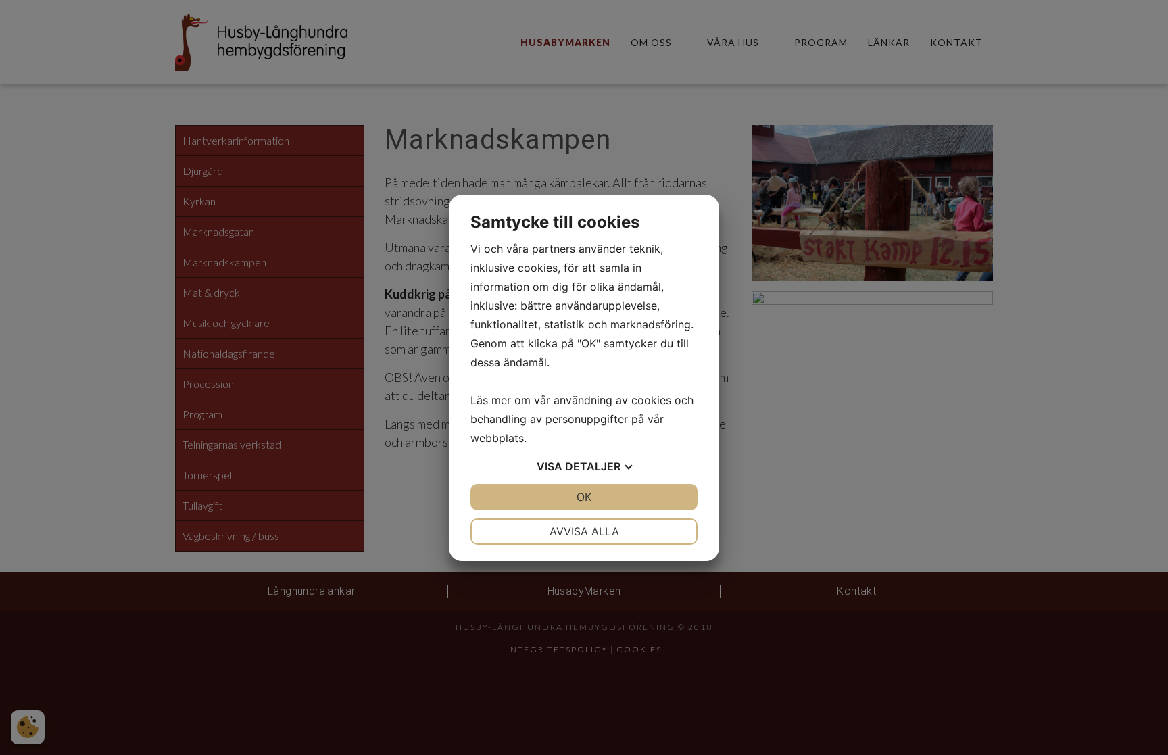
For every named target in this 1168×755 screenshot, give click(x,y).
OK (584, 497)
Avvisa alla (584, 531)
